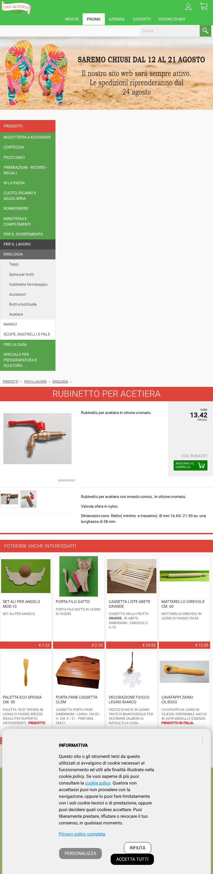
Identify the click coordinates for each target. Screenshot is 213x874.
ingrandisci (66, 480)
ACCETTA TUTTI (132, 859)
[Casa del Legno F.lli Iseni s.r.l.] (16, 7)
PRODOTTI (10, 382)
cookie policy (97, 783)
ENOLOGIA (60, 382)
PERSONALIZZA (80, 853)
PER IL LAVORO (35, 382)
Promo (94, 19)
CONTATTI (142, 19)
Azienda (117, 19)
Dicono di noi (172, 19)
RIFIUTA (137, 847)
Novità (72, 19)
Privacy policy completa (82, 834)
